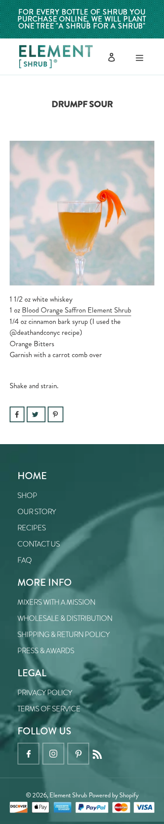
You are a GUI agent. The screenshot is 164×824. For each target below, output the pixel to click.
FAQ (24, 560)
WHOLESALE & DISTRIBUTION (64, 618)
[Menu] (139, 56)
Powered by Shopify (114, 795)
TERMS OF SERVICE (48, 709)
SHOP (27, 495)
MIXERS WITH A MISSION (56, 602)
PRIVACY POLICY (44, 693)
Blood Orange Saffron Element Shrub (76, 310)
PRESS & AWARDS (45, 651)
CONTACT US (38, 544)
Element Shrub (68, 795)
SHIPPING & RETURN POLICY (63, 634)
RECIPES (31, 528)
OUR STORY (36, 512)
